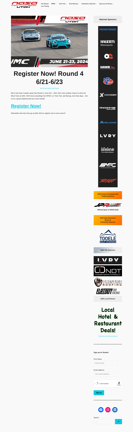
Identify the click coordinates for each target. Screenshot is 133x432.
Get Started (45, 3)
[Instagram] (108, 409)
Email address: (99, 370)
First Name (98, 359)
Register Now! (26, 105)
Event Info (43, 88)
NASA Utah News (53, 88)
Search (96, 418)
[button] (55, 3)
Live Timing (45, 6)
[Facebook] (100, 409)
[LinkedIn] (115, 409)
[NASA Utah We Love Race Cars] (24, 5)
